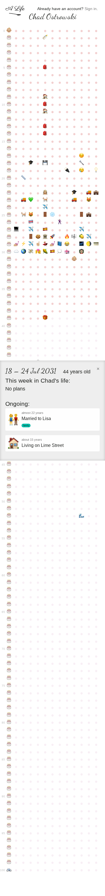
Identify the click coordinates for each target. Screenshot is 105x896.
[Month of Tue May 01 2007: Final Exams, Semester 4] (23, 178)
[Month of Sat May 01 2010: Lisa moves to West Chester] (23, 200)
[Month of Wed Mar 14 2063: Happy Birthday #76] (9, 693)
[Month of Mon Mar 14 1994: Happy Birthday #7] (9, 82)
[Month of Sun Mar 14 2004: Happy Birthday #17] (9, 156)
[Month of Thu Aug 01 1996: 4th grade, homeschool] (45, 97)
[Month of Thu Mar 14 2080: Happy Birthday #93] (9, 818)
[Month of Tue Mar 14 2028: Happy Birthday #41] (9, 333)
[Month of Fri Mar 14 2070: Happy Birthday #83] (9, 744)
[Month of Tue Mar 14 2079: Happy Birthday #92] (9, 811)
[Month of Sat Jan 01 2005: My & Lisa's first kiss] (81, 156)
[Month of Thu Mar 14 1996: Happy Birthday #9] (9, 97)
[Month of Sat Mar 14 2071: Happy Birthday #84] (9, 752)
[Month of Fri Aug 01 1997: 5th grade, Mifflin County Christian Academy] (45, 104)
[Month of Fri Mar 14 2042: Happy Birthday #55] (9, 538)
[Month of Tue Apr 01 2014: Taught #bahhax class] (16, 230)
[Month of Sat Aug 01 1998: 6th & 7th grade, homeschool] (45, 111)
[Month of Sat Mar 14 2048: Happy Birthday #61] (9, 582)
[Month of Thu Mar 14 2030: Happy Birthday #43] (9, 348)
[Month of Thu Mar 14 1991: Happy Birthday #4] (9, 60)
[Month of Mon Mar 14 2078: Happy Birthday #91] (9, 803)
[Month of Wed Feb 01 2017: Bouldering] (88, 244)
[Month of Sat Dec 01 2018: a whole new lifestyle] (74, 259)
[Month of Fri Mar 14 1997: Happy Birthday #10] (9, 104)
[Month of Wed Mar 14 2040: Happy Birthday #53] (9, 523)
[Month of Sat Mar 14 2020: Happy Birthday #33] (9, 274)
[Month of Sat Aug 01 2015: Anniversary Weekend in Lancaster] (45, 237)
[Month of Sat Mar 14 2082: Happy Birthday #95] (9, 833)
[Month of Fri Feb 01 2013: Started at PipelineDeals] (88, 215)
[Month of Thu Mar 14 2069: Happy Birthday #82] (9, 737)
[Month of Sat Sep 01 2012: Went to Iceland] (52, 215)
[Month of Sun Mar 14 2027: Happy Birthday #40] (9, 326)
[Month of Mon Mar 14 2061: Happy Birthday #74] (9, 678)
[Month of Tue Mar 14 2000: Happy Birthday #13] (9, 126)
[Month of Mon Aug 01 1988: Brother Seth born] (45, 38)
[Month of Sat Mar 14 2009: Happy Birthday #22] (9, 193)
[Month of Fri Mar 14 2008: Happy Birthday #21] (9, 185)
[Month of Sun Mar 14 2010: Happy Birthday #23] (9, 200)
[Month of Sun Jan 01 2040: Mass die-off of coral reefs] (81, 516)
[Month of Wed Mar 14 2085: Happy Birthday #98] (9, 855)
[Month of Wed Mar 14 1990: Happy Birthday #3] (9, 52)
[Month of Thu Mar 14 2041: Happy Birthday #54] (9, 530)
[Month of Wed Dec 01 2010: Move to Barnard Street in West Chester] (74, 200)
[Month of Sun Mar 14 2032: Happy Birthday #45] (9, 464)
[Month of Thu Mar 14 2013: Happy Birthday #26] (9, 222)
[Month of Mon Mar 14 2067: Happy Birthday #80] (9, 722)
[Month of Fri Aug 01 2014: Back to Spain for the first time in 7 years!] (45, 230)
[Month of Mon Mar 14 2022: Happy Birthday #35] (9, 289)
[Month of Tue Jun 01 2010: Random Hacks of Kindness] (30, 200)
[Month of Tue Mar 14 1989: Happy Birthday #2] (9, 45)
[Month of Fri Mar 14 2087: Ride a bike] (9, 870)
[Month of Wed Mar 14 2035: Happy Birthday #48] (9, 486)
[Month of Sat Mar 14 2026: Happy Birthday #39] (9, 318)
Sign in (91, 8)
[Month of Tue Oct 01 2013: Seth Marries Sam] (59, 222)
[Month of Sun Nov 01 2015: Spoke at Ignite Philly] (67, 237)
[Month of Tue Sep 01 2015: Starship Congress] (52, 237)
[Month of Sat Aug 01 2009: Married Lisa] (45, 193)
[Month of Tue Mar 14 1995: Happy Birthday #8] (9, 89)
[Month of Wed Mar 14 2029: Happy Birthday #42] (9, 340)
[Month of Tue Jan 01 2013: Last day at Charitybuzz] (81, 215)
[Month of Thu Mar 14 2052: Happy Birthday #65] (9, 611)
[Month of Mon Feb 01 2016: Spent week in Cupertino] (88, 237)
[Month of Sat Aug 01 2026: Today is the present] (45, 318)
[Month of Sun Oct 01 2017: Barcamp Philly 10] (59, 252)
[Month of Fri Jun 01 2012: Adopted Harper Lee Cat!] (30, 215)
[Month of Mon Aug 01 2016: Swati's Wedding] (45, 244)
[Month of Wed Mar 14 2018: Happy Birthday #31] (9, 259)
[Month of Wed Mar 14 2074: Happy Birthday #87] (9, 774)
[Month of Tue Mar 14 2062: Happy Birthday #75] (9, 685)
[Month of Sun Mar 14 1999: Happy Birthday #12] (9, 119)
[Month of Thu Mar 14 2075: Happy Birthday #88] (9, 781)
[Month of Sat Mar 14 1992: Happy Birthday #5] (9, 67)
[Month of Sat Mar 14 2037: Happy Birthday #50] (9, 501)
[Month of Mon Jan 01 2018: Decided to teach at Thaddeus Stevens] (81, 252)
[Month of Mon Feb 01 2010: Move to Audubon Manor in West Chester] (88, 193)
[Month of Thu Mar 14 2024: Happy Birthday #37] (9, 303)
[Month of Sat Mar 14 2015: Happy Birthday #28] (9, 237)
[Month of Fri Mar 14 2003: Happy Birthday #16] (9, 148)
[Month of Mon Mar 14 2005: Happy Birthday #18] (9, 163)
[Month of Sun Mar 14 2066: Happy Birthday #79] (9, 715)
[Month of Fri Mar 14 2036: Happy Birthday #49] (9, 493)
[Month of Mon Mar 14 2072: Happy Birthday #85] (9, 759)
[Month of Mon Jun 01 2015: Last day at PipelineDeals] (30, 237)
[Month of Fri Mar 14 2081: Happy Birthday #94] (9, 825)
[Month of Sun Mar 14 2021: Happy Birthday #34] (9, 281)
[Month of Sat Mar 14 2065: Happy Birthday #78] (9, 707)
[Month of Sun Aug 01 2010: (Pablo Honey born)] (45, 200)
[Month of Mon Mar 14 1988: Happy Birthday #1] (9, 38)
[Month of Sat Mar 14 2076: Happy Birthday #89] (9, 789)
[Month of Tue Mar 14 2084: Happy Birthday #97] (9, 848)
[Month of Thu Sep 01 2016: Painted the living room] (52, 244)
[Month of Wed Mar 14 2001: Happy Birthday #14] (9, 134)
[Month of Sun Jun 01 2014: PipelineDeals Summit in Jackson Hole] (30, 230)
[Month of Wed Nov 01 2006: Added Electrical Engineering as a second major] (67, 170)
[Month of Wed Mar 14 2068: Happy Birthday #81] (9, 729)
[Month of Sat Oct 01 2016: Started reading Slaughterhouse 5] (59, 244)
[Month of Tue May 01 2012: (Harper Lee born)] (23, 215)
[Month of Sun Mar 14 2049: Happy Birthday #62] (9, 589)
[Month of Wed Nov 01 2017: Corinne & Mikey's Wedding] (67, 252)
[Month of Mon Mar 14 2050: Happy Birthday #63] (9, 597)
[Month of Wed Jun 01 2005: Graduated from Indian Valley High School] (30, 163)
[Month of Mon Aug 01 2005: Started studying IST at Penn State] (45, 163)
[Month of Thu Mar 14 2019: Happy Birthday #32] (9, 267)
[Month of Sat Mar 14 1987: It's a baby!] (9, 30)
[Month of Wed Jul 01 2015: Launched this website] (38, 237)
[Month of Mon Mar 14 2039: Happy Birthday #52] (9, 516)
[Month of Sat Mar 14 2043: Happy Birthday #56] (9, 545)
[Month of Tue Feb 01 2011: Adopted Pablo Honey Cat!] (88, 200)
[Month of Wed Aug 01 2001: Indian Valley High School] (45, 134)
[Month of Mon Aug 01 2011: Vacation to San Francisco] (45, 207)
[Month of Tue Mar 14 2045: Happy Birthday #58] (9, 560)
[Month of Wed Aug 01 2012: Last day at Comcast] (45, 215)
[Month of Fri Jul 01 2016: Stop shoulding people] (38, 244)
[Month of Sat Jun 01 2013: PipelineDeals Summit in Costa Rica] (30, 222)
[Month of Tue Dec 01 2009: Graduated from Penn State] (74, 193)
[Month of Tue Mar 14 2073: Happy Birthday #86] (9, 766)
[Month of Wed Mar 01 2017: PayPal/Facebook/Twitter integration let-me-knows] (96, 244)
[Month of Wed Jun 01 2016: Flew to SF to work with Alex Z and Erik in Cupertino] (30, 244)
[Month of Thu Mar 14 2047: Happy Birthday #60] (9, 575)
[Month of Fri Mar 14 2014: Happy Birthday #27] (9, 230)
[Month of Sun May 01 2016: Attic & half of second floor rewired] (23, 244)
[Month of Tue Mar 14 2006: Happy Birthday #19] (9, 170)
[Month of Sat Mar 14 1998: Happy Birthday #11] (9, 111)
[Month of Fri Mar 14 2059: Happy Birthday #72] (9, 663)
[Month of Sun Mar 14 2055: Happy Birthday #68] (9, 633)
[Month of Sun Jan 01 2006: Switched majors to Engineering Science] (81, 163)
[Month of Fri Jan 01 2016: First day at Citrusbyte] (81, 237)
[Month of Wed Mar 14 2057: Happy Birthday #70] (9, 648)
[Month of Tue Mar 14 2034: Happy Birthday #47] (9, 479)
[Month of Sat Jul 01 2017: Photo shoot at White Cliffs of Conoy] (38, 252)
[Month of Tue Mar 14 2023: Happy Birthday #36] (9, 296)
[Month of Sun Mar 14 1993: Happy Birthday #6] (9, 75)
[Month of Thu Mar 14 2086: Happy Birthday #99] (9, 862)
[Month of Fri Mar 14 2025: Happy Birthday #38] (9, 311)
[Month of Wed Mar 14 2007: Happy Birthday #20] (9, 178)
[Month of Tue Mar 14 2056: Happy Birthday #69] (9, 641)
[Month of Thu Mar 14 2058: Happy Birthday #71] (9, 656)
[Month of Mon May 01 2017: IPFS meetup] (23, 252)
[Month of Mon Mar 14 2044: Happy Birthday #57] (9, 552)
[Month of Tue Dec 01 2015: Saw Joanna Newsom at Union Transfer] (74, 237)
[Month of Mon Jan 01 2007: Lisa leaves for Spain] (81, 170)
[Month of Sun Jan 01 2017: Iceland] (81, 244)
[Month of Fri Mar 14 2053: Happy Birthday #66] (9, 619)
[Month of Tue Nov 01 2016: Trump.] (67, 244)
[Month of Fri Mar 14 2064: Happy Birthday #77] (9, 700)
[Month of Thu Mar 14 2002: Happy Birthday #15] (9, 141)
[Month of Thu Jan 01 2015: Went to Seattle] (81, 230)
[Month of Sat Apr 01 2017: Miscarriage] (16, 252)
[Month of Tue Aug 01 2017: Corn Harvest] (45, 252)
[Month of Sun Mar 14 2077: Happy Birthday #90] (9, 796)
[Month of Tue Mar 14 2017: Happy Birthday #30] (9, 252)
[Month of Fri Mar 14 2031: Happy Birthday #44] (9, 355)
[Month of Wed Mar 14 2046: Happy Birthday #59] (9, 567)
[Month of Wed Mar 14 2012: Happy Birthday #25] (9, 215)
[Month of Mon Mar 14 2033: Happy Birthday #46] (9, 471)
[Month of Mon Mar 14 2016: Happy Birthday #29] (9, 244)
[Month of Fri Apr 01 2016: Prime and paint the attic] (16, 244)
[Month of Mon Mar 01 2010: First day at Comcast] (96, 193)
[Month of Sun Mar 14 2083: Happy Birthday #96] (9, 840)
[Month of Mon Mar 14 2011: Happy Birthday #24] (9, 207)
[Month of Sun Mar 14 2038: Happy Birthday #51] (9, 508)
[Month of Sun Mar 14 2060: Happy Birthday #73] (9, 670)
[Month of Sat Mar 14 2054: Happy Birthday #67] (9, 626)
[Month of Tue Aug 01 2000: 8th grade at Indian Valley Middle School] (45, 126)
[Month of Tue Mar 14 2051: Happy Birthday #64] (9, 604)
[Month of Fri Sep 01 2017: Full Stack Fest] (52, 252)
